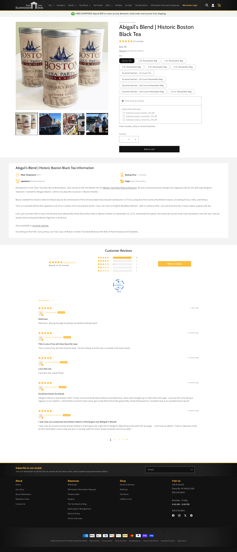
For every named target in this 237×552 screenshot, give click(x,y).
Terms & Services (75, 518)
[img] (45, 308)
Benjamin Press (22, 499)
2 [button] (114, 439)
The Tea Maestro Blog (77, 504)
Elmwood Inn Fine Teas (64, 541)
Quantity (122, 134)
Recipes (71, 499)
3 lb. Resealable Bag (131, 67)
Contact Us (20, 504)
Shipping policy (135, 541)
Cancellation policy (168, 541)
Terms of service (121, 541)
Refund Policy (74, 513)
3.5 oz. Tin (127, 60)
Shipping (122, 51)
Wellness (124, 489)
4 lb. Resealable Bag (157, 67)
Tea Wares (124, 494)
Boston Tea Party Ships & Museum (120, 187)
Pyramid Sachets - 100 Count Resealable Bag (143, 85)
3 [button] (119, 439)
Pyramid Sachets (127, 484)
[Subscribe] (191, 469)
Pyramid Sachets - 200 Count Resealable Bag (143, 91)
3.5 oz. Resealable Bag (181, 91)
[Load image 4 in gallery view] (50, 124)
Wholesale (72, 484)
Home (18, 484)
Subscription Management (79, 508)
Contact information (150, 541)
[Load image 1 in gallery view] (27, 124)
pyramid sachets (40, 225)
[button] (51, 5)
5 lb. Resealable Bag (183, 67)
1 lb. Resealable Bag (148, 60)
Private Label (73, 494)
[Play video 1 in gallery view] (97, 124)
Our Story (20, 489)
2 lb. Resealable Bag (173, 60)
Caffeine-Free (126, 499)
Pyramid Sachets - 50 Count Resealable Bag (142, 79)
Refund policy (94, 541)
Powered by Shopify (80, 541)
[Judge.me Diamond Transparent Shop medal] (118, 284)
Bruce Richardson (23, 494)
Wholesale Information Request (82, 489)
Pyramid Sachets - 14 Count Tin (136, 73)
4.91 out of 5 (70, 262)
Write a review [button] (174, 263)
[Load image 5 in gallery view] (74, 124)
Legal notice (182, 541)
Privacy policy (107, 541)
